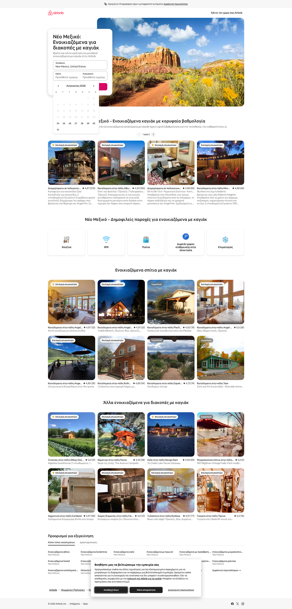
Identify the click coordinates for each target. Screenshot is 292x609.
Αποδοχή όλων (111, 590)
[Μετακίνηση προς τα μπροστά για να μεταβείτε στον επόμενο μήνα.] (94, 86)
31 (58, 129)
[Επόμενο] (153, 134)
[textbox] (66, 77)
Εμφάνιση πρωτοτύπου (176, 4)
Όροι (85, 603)
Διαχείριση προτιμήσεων (181, 590)
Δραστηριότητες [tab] (88, 542)
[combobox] (80, 66)
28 (82, 123)
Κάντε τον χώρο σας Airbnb (226, 12)
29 (88, 123)
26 (70, 123)
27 (76, 123)
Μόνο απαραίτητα (146, 590)
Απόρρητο (75, 603)
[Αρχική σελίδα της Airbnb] (56, 13)
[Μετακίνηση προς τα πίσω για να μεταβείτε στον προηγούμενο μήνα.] (58, 86)
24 (58, 123)
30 (94, 123)
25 (64, 123)
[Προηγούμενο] (138, 134)
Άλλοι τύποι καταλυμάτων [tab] (61, 542)
